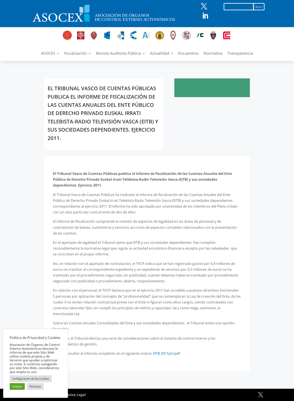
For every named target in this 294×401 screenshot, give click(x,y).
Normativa (213, 54)
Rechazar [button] (35, 386)
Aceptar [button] (17, 386)
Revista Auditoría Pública (118, 54)
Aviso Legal (76, 394)
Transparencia (240, 54)
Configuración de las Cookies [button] (30, 379)
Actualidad (159, 54)
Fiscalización (75, 54)
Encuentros (188, 54)
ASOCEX (48, 54)
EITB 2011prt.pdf (166, 353)
